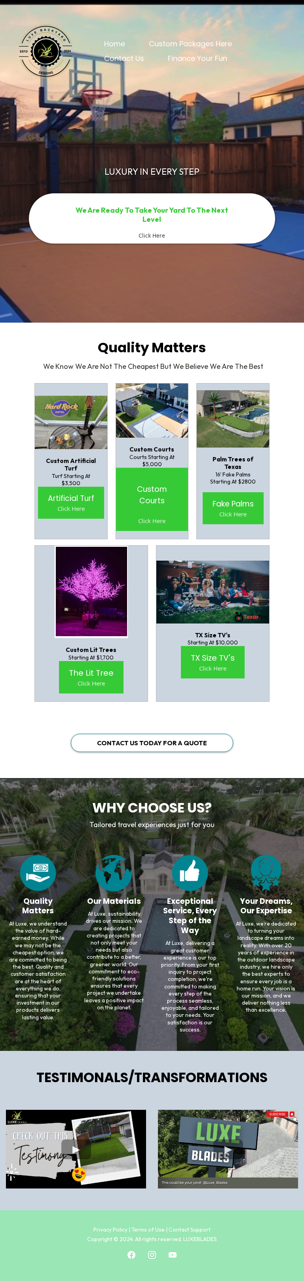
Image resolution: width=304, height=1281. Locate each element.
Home (114, 44)
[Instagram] (152, 1255)
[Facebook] (131, 1255)
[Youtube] (172, 1255)
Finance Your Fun (197, 58)
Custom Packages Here (190, 44)
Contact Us (124, 58)
